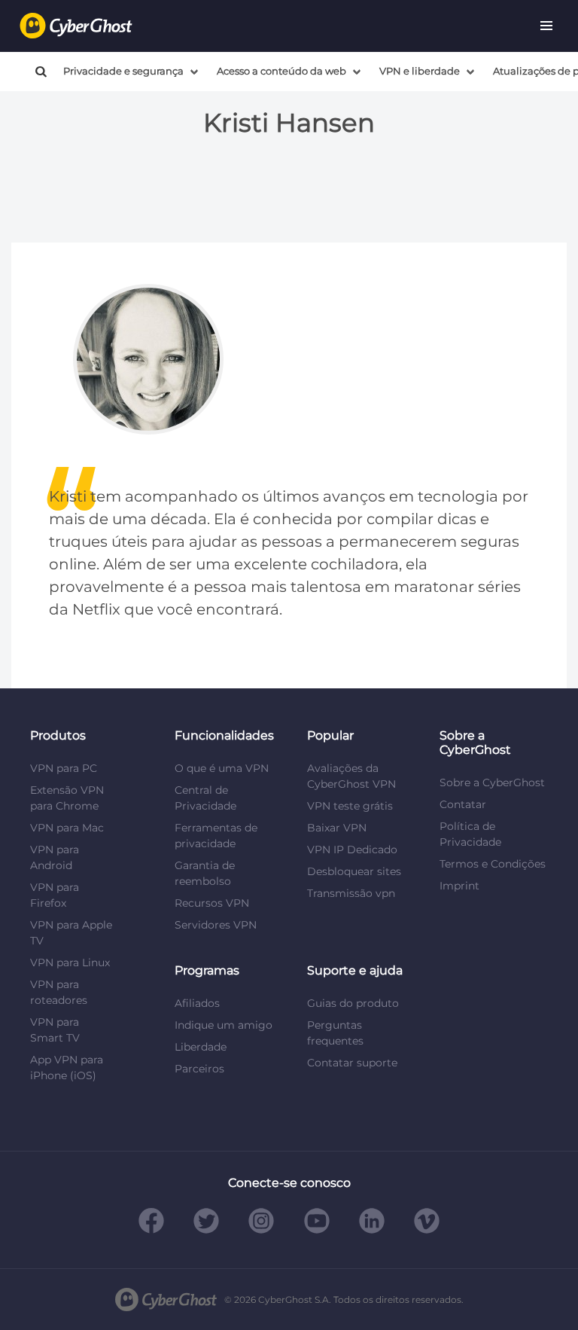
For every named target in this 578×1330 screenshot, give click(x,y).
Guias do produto (353, 1003)
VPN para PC (63, 768)
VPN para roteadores (58, 992)
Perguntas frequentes (335, 1033)
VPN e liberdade (419, 71)
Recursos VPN (212, 903)
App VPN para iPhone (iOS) (66, 1067)
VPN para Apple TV (71, 932)
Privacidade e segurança (123, 71)
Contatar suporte (352, 1062)
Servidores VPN (216, 925)
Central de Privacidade (205, 798)
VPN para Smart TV (55, 1030)
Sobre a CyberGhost (492, 782)
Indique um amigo (223, 1025)
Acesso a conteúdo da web (281, 71)
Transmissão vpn (351, 893)
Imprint (459, 885)
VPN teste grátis (350, 806)
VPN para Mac (67, 827)
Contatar (463, 804)
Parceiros (199, 1068)
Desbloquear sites (354, 871)
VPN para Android (54, 857)
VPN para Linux (70, 962)
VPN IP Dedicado (352, 849)
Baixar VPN (337, 827)
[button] (546, 25)
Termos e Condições (493, 864)
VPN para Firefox (54, 895)
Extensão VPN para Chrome (67, 798)
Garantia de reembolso (205, 873)
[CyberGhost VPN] (76, 26)
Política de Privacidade (470, 834)
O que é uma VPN (222, 768)
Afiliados (197, 1003)
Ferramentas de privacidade (216, 835)
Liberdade (201, 1047)
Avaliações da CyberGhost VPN (351, 776)
